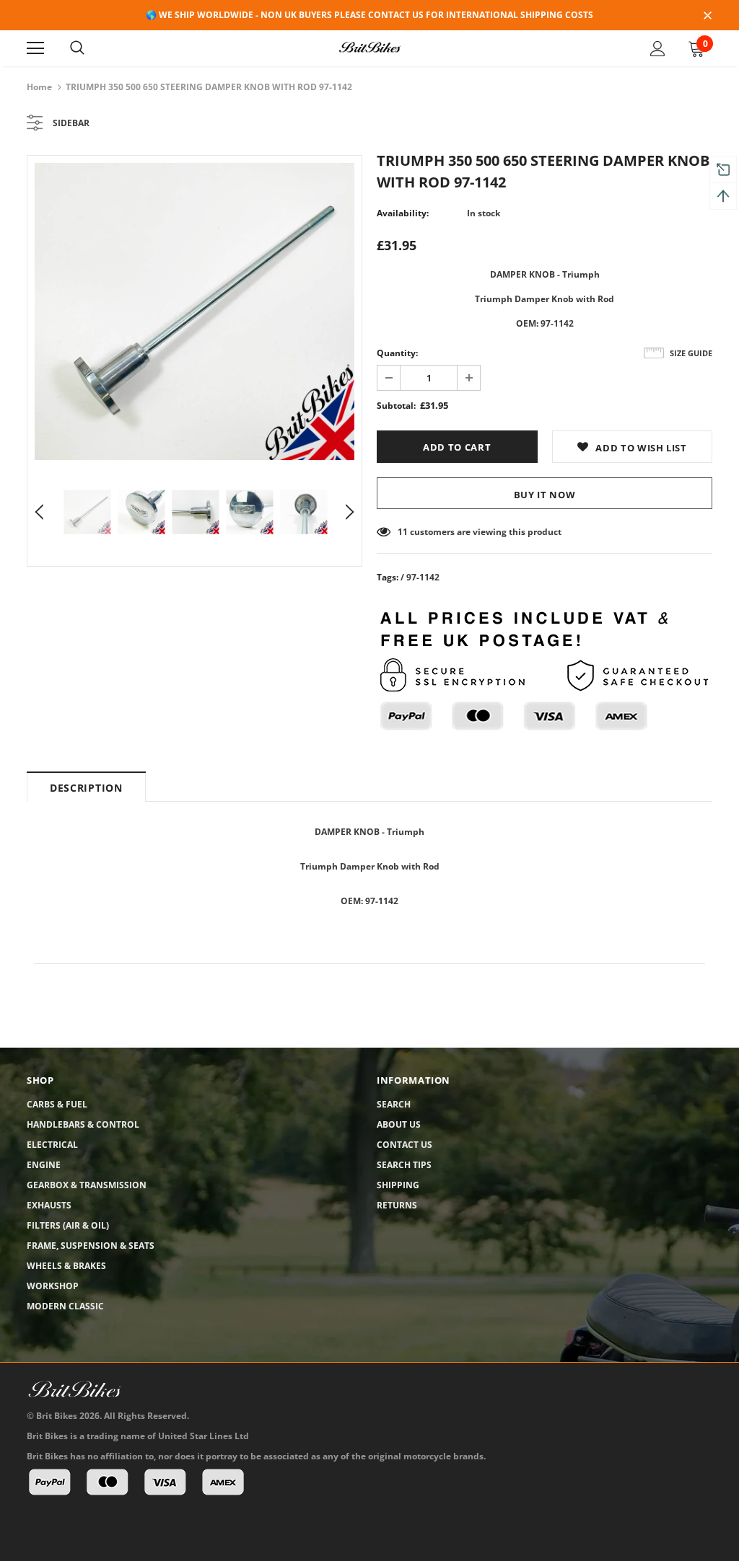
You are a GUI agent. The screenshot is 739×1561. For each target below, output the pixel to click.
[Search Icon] (77, 48)
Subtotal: (396, 405)
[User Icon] (657, 48)
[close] (707, 16)
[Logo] (369, 47)
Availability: (403, 213)
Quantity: (397, 353)
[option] (194, 311)
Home (39, 87)
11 (403, 532)
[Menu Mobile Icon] (35, 48)
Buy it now (545, 494)
